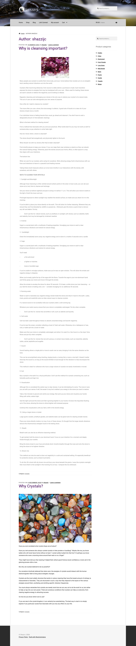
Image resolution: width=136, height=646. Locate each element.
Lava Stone (101, 65)
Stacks (100, 78)
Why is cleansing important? (43, 48)
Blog (34, 22)
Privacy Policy (23, 637)
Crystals (27, 473)
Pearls (100, 75)
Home (21, 22)
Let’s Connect (43, 22)
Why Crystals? (31, 486)
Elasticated (101, 59)
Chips (99, 56)
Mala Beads (101, 68)
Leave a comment (53, 45)
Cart (63, 22)
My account (55, 22)
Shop (27, 22)
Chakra (100, 53)
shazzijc (44, 45)
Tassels (100, 81)
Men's (99, 71)
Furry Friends (102, 62)
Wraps (100, 84)
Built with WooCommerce (37, 637)
